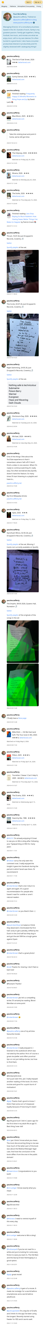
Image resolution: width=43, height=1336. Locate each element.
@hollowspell (12, 1249)
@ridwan (10, 861)
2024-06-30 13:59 (12, 1007)
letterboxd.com (24, 62)
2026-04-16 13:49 (12, 808)
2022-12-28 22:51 (12, 1264)
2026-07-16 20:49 (12, 203)
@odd (9, 967)
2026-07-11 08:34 (12, 294)
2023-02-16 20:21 (12, 1161)
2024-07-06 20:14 (12, 957)
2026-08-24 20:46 (12, 67)
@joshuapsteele (13, 1311)
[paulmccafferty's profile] (4, 57)
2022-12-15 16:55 (12, 1301)
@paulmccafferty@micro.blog (25, 20)
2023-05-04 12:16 (12, 1111)
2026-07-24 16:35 (12, 163)
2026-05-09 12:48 (12, 722)
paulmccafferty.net (14, 483)
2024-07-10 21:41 (12, 943)
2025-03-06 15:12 (12, 901)
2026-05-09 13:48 (12, 708)
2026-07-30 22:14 (12, 143)
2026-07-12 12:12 (12, 226)
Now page (22, 718)
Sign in (28, 2)
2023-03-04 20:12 (12, 1130)
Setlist (9, 243)
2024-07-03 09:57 (12, 988)
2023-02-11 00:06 (12, 1239)
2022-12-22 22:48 (12, 1278)
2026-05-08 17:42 (12, 745)
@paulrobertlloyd (14, 925)
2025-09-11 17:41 (12, 851)
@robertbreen (12, 886)
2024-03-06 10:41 (12, 1091)
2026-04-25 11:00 (12, 765)
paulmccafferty (13, 56)
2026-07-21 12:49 (12, 183)
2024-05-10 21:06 (12, 1038)
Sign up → (38, 2)
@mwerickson (12, 1171)
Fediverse (13, 6)
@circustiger (12, 1188)
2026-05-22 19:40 (12, 486)
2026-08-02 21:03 (12, 123)
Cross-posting (30, 6)
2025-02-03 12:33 (12, 915)
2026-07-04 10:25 (12, 358)
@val (8, 1140)
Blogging (4, 6)
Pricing (39, 6)
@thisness (11, 1218)
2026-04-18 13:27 (12, 785)
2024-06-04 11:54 (12, 1021)
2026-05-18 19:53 (12, 503)
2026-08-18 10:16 (12, 84)
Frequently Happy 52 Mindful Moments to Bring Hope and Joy (24, 96)
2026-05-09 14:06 (12, 594)
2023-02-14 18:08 (12, 1178)
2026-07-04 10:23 (12, 406)
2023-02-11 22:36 (12, 1195)
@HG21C (10, 838)
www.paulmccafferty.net (22, 22)
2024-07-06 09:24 (12, 974)
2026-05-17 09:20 (12, 523)
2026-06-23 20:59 (12, 426)
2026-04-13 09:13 (12, 828)
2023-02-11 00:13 (12, 1208)
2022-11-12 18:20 (12, 1323)
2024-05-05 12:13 (12, 1066)
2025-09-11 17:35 (12, 876)
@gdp (9, 1101)
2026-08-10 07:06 (12, 106)
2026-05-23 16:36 (12, 446)
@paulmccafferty (13, 1031)
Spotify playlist (12, 247)
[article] (21, 61)
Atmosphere (21, 6)
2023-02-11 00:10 (12, 1225)
